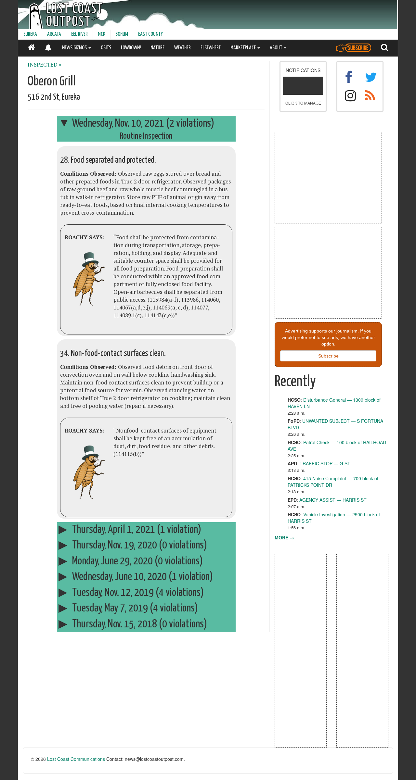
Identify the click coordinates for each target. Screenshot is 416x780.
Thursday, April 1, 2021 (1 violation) (135, 529)
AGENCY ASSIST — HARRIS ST (333, 500)
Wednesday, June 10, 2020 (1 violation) (141, 577)
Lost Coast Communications (76, 759)
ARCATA (54, 34)
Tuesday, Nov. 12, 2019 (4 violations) (137, 592)
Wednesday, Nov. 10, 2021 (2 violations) (142, 123)
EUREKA (30, 34)
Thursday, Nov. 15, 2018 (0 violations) (138, 624)
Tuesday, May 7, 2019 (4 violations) (134, 608)
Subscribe (328, 356)
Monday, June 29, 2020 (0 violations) (136, 561)
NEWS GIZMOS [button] (75, 48)
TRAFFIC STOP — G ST (325, 463)
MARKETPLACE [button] (243, 48)
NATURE (157, 48)
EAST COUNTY (150, 34)
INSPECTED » (44, 64)
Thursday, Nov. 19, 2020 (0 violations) (138, 545)
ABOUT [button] (276, 48)
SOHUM (121, 34)
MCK (101, 34)
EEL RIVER (79, 34)
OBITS (106, 48)
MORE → (284, 537)
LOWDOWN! (131, 48)
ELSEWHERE (211, 48)
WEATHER (182, 48)
